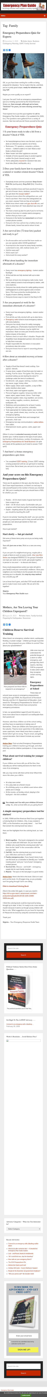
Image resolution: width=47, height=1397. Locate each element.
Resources (26, 618)
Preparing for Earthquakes (12, 618)
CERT (21, 43)
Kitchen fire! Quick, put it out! (17, 1265)
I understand (26, 1395)
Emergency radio (12, 319)
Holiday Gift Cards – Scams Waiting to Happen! (23, 1268)
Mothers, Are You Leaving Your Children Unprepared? (20, 609)
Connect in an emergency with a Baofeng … (20, 1024)
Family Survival (29, 43)
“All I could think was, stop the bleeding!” (20, 1256)
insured (21, 161)
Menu (3, 16)
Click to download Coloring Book (16, 886)
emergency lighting (24, 270)
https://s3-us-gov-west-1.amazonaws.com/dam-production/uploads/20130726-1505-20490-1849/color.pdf (20, 895)
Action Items (27, 41)
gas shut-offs (32, 203)
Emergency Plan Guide (7, 1390)
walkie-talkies (38, 422)
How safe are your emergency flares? (19, 1259)
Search (23, 955)
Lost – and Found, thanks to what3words (20, 1253)
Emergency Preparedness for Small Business (19, 441)
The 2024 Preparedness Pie (17, 1262)
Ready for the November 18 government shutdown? (24, 1271)
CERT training (22, 461)
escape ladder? (24, 194)
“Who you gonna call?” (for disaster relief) (21, 1274)
